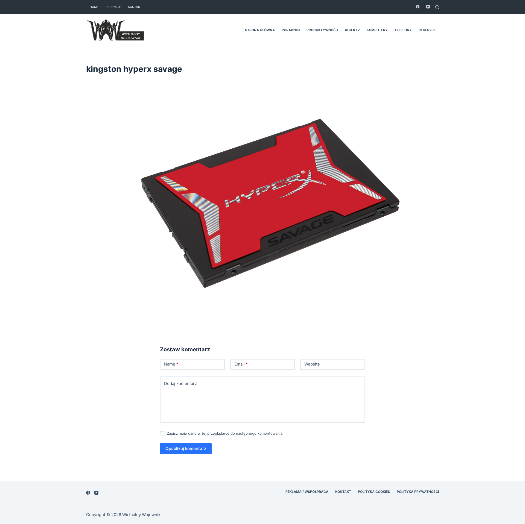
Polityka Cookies (374, 492)
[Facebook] (417, 6)
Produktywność (322, 30)
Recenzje (113, 7)
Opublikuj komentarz (185, 448)
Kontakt (135, 7)
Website (312, 364)
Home (94, 7)
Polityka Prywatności (418, 492)
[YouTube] (428, 6)
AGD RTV (352, 30)
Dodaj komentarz (180, 383)
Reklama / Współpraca (306, 492)
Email (241, 364)
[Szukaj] (437, 7)
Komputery (377, 30)
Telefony (403, 30)
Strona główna (260, 30)
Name (171, 364)
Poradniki (291, 30)
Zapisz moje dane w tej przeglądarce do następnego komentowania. (225, 433)
